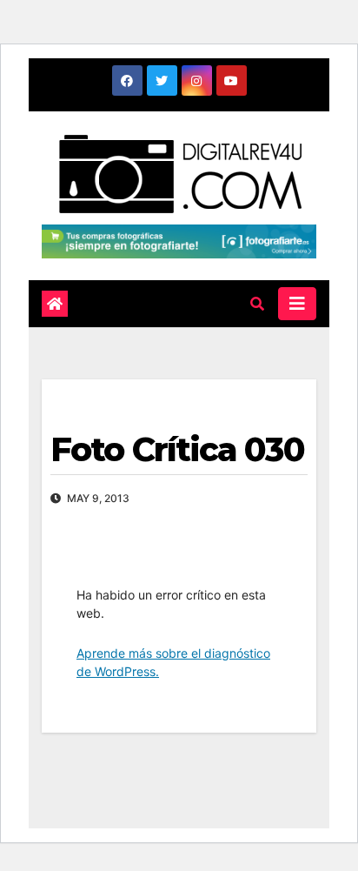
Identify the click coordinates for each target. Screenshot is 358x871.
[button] (257, 303)
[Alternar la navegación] (297, 303)
